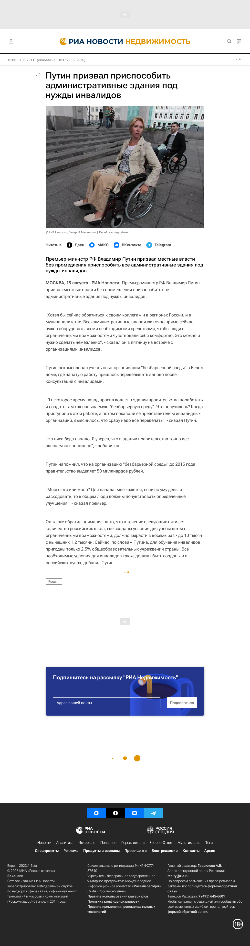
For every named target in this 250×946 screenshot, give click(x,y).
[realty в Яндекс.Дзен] (115, 813)
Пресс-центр (136, 850)
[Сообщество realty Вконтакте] (134, 813)
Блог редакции (165, 850)
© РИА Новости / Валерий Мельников (71, 232)
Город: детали (133, 842)
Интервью (86, 842)
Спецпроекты (47, 850)
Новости (44, 842)
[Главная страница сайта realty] (125, 41)
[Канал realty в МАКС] (96, 813)
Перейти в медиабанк (113, 232)
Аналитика (64, 842)
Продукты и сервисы (101, 850)
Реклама (70, 850)
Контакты (191, 850)
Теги (209, 842)
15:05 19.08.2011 (20, 60)
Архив (209, 850)
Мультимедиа (188, 842)
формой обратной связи (187, 912)
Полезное (108, 842)
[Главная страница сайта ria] (88, 41)
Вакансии (15, 876)
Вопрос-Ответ (161, 842)
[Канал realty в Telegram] (153, 813)
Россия (54, 581)
